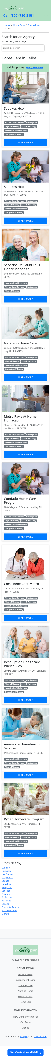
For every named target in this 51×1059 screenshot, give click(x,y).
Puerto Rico (34, 25)
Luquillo (6, 867)
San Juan (6, 890)
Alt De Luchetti (9, 910)
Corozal (6, 903)
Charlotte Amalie (10, 907)
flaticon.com (40, 1036)
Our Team (25, 1022)
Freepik (23, 1036)
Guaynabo (7, 887)
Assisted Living (25, 974)
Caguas (5, 880)
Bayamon (6, 894)
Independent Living (25, 979)
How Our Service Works (25, 1016)
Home (7, 25)
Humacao (7, 870)
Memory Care (25, 985)
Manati (5, 913)
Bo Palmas (7, 897)
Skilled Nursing (25, 996)
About (25, 1027)
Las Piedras (7, 874)
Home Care (19, 25)
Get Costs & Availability (25, 1052)
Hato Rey (6, 884)
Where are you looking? (14, 41)
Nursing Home (25, 990)
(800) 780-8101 (34, 67)
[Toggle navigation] (46, 15)
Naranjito (6, 900)
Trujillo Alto (7, 877)
